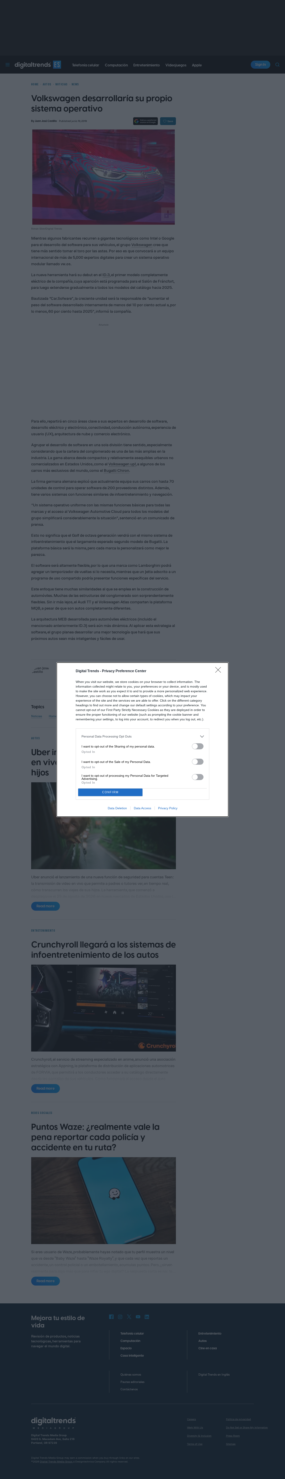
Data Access (142, 808)
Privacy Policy (167, 808)
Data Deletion (117, 808)
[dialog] (142, 740)
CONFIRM (110, 792)
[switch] (198, 746)
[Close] (219, 671)
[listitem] (142, 736)
